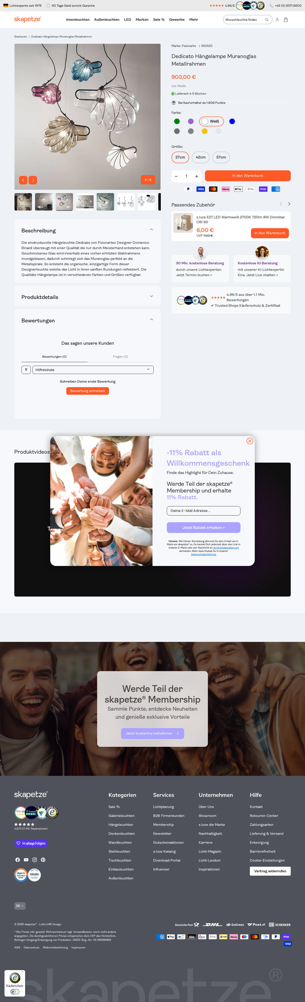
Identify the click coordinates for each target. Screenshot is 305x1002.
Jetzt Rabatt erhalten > (203, 527)
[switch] (14, 991)
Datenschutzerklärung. (203, 554)
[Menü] (22, 972)
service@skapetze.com (226, 547)
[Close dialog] (250, 441)
